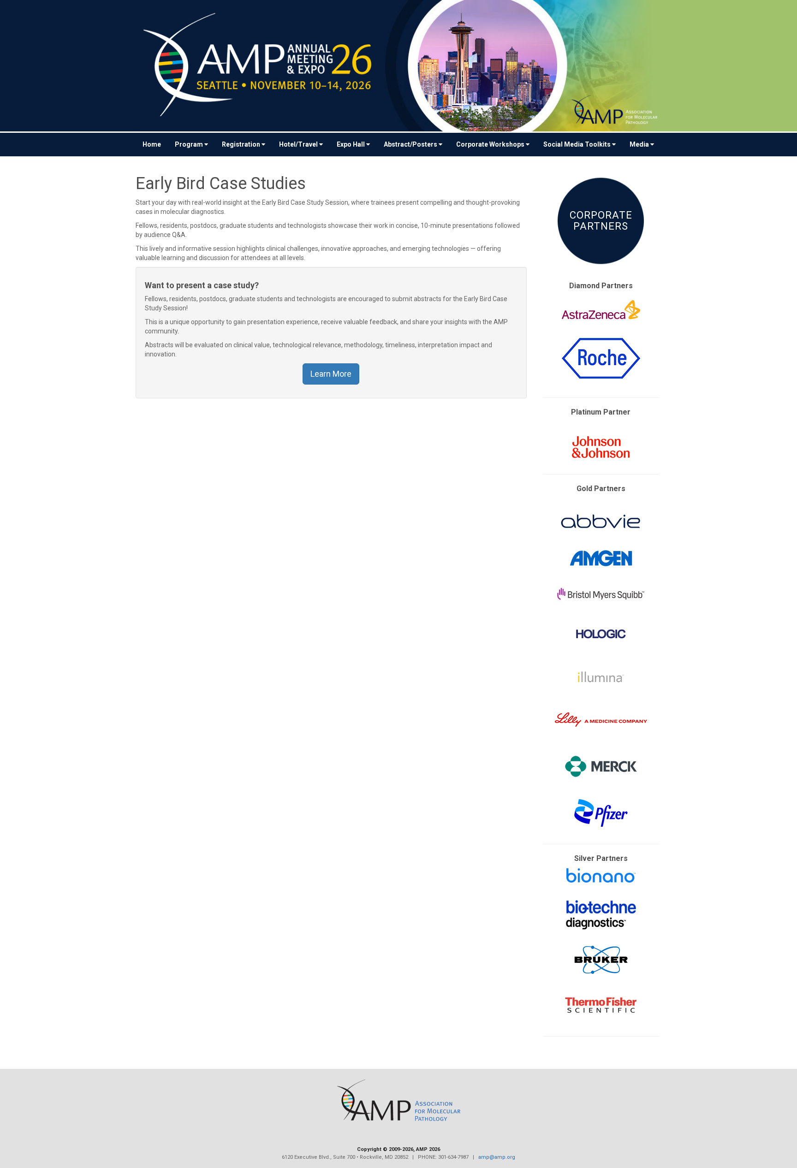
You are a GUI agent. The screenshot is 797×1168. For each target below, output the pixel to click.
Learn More (330, 374)
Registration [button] (241, 144)
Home (152, 144)
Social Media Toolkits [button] (577, 144)
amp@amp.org (496, 1157)
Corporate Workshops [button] (490, 144)
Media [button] (639, 144)
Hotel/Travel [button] (298, 144)
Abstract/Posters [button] (410, 144)
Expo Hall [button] (351, 144)
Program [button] (189, 144)
